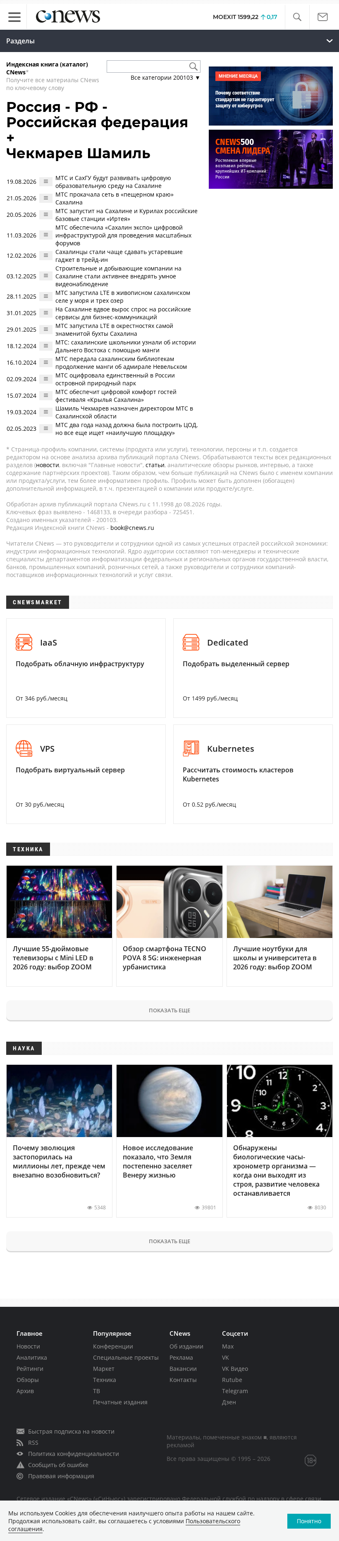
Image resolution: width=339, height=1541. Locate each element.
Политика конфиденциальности (73, 1454)
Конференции (113, 1346)
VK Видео (235, 1368)
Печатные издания (120, 1402)
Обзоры (28, 1380)
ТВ (96, 1391)
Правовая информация (61, 1476)
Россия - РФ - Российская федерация (97, 114)
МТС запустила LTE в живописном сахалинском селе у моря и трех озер (122, 296)
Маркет (104, 1368)
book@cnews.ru (132, 528)
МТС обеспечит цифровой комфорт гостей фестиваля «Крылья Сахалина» (116, 396)
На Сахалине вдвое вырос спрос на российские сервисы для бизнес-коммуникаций (123, 313)
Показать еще (169, 1010)
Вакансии (183, 1368)
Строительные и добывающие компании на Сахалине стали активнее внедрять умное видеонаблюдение (118, 276)
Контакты (183, 1380)
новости (47, 465)
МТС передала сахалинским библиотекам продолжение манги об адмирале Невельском (121, 362)
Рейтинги (30, 1368)
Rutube (232, 1380)
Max (228, 1346)
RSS (33, 1442)
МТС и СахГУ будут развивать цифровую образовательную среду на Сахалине (113, 182)
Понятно (309, 1521)
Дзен (229, 1402)
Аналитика (32, 1357)
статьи (155, 465)
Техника (104, 1380)
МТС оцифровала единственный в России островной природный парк (115, 379)
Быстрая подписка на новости (71, 1431)
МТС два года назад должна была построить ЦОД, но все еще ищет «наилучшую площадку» (126, 429)
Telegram (235, 1391)
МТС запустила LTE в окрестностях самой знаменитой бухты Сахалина (114, 329)
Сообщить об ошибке (58, 1465)
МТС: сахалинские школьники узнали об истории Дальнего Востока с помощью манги (125, 346)
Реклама (181, 1357)
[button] (297, 17)
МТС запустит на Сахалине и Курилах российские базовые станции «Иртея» (126, 215)
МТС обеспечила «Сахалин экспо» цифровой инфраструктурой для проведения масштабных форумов (123, 235)
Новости (28, 1346)
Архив (25, 1391)
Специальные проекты (126, 1357)
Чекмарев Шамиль (78, 153)
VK (225, 1357)
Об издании (186, 1346)
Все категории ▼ (166, 77)
